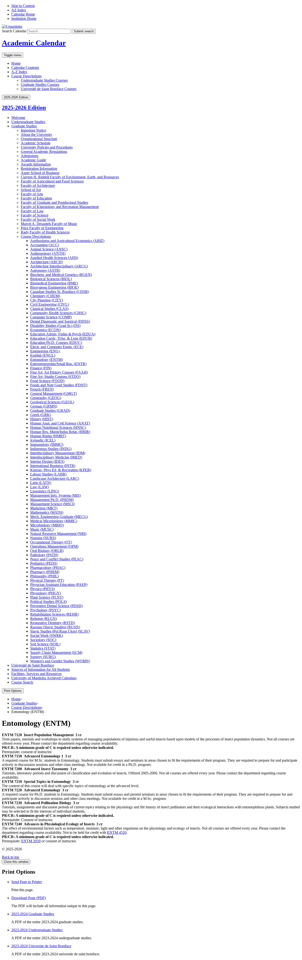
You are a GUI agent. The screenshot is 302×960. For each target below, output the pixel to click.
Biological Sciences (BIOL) (51, 279)
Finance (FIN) (40, 368)
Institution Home (23, 19)
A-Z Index (19, 72)
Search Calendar (14, 31)
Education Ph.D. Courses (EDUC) (56, 343)
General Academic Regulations (44, 152)
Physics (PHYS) (42, 589)
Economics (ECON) (45, 330)
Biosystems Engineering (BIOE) (54, 287)
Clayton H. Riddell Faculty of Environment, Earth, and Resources (70, 177)
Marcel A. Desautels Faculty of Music (49, 224)
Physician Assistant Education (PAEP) (58, 585)
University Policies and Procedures (47, 147)
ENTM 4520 (116, 833)
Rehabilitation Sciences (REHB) (54, 614)
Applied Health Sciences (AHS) (54, 258)
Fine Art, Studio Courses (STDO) (55, 377)
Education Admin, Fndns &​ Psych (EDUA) (62, 334)
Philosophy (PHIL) (44, 576)
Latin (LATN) (40, 483)
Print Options (13, 691)
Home (16, 63)
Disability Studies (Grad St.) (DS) (55, 326)
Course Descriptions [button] (26, 76)
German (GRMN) (43, 406)
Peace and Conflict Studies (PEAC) (56, 559)
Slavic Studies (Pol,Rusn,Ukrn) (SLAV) (60, 631)
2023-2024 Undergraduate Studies (37, 930)
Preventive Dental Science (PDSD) (56, 606)
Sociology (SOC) (43, 640)
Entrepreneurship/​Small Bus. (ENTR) (58, 364)
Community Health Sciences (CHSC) (58, 313)
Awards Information (36, 164)
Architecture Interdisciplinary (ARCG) (59, 266)
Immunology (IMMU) (46, 444)
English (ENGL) (42, 355)
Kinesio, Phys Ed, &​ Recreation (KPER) (60, 470)
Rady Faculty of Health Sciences (45, 232)
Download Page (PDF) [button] (28, 898)
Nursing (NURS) (43, 538)
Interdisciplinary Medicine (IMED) (56, 457)
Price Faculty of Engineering (42, 228)
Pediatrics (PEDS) (43, 563)
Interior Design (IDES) (47, 461)
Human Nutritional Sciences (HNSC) (58, 428)
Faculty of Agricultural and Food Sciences (52, 181)
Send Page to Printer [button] (26, 882)
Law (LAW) (39, 487)
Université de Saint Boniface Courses (48, 89)
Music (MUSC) (42, 529)
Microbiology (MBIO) (47, 525)
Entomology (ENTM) (46, 360)
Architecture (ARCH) (46, 262)
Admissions (29, 156)
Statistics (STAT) (42, 648)
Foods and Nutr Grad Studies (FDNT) (58, 385)
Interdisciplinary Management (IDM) (57, 453)
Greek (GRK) (40, 415)
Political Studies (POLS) (48, 602)
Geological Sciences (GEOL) (52, 402)
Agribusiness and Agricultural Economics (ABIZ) (67, 241)
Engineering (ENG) (45, 351)
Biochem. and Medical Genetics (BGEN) (61, 275)
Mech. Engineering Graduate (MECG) (59, 517)
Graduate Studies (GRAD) (50, 411)
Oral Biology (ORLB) (46, 551)
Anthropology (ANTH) (47, 253)
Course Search (22, 682)
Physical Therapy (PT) (47, 580)
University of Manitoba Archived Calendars (43, 678)
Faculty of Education (36, 198)
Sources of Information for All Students (40, 670)
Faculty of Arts (32, 194)
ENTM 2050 (31, 841)
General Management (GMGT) (53, 394)
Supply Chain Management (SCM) (56, 653)
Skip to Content (23, 6)
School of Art (31, 190)
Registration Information (39, 169)
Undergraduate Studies (28, 122)
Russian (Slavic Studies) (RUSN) (55, 627)
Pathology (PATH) (44, 555)
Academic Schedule (35, 143)
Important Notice (33, 130)
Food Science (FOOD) (47, 381)
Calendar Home (23, 14)
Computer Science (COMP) (51, 317)
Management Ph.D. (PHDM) (52, 500)
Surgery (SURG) (43, 657)
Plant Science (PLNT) (46, 597)
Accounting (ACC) (44, 245)
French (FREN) (42, 389)
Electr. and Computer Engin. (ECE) (56, 347)
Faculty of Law (32, 211)
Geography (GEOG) (45, 398)
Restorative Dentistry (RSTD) (52, 623)
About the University (36, 135)
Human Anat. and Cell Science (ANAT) (60, 423)
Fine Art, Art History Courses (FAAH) (59, 372)
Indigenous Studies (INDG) (50, 449)
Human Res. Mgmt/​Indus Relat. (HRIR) (60, 432)
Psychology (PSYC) (45, 610)
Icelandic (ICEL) (42, 440)
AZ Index (18, 10)
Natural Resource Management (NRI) (58, 534)
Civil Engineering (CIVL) (49, 304)
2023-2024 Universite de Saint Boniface (41, 946)
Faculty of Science (34, 215)
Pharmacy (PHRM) (44, 572)
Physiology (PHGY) (45, 593)
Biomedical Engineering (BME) (54, 283)
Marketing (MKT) (43, 508)
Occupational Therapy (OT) (51, 542)
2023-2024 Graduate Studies (32, 914)
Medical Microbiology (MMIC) (53, 521)
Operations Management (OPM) (54, 546)
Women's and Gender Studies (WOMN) (60, 661)
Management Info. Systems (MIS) (55, 495)
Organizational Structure (39, 139)
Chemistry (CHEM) (45, 296)
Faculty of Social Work (38, 219)
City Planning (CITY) (46, 300)
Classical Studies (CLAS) (49, 309)
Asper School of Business (40, 173)
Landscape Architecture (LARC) (54, 478)
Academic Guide (33, 160)
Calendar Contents (25, 68)
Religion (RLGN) (43, 619)
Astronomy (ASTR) (45, 270)
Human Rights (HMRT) (48, 436)
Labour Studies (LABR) (48, 474)
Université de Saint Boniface (32, 665)
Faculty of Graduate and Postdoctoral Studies (54, 202)
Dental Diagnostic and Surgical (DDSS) (60, 321)
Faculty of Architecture (38, 186)
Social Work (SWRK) (46, 636)
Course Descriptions (36, 236)
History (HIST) (41, 419)
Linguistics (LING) (44, 491)
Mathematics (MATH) (46, 512)
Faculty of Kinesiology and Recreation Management (60, 207)
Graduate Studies (24, 126)
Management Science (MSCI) (52, 504)
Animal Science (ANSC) (48, 249)
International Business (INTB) (52, 466)
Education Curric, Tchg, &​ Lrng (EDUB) (61, 338)
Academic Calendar (34, 43)
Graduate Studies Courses (40, 85)
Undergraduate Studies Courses (44, 80)
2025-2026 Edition (24, 107)
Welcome (18, 118)
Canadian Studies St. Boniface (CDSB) (59, 292)
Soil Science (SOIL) (45, 644)
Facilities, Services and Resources (36, 674)
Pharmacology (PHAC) (47, 568)
